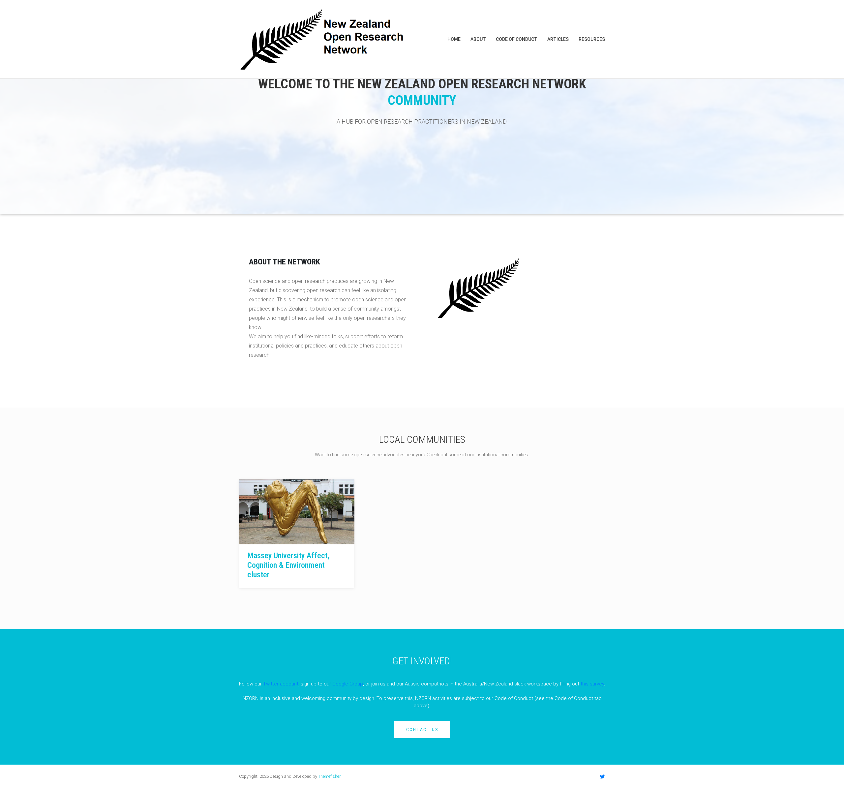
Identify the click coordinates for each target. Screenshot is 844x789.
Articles (558, 39)
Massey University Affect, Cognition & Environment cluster (288, 565)
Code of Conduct (516, 39)
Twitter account (280, 684)
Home (454, 39)
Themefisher (329, 776)
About (478, 39)
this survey (592, 684)
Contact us (422, 729)
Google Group (347, 684)
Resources (592, 39)
